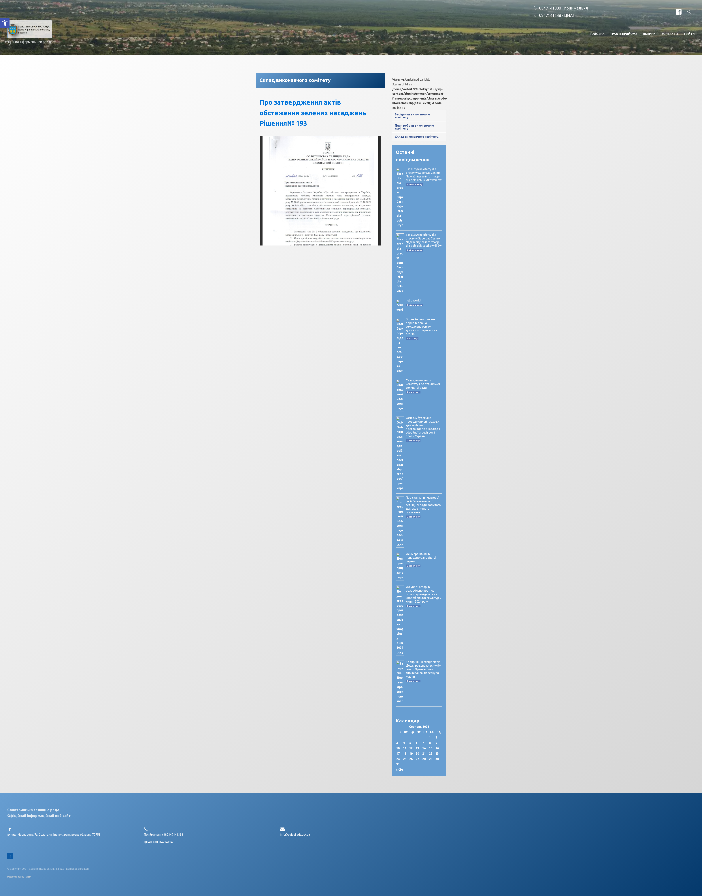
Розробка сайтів (15, 877)
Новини (649, 33)
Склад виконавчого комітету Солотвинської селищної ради (423, 384)
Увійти (689, 33)
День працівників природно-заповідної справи (421, 557)
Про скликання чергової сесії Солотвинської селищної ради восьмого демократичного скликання (423, 505)
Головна (597, 33)
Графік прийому (623, 33)
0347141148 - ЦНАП (557, 15)
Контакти (669, 33)
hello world (413, 300)
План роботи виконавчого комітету (414, 127)
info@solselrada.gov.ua (295, 834)
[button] (5, 23)
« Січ (399, 769)
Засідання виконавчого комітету (412, 116)
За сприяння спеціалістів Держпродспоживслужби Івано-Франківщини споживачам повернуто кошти (423, 669)
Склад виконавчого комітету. (417, 136)
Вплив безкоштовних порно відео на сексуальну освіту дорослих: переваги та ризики (421, 326)
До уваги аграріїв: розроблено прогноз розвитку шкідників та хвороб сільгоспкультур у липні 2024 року (423, 594)
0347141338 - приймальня (563, 8)
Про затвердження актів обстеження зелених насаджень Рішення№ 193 (313, 112)
